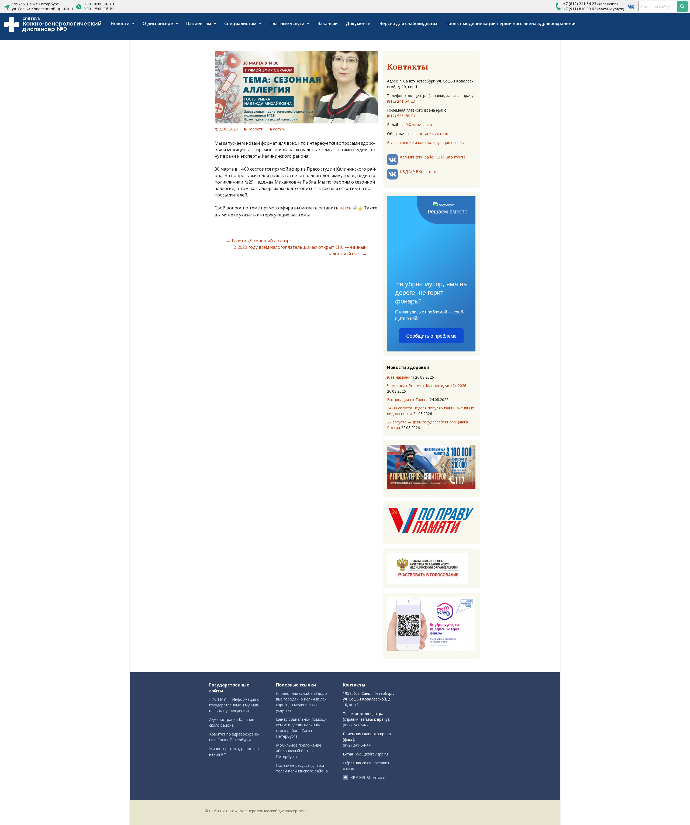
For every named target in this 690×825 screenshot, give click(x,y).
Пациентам (198, 23)
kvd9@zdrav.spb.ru (416, 124)
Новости (120, 23)
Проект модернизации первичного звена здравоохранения (511, 23)
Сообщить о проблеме (431, 336)
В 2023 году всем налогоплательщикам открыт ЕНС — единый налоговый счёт (300, 250)
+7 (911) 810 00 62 (579, 8)
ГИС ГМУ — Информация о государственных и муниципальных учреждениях (234, 705)
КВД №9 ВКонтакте (418, 171)
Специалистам (240, 23)
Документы (358, 23)
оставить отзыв (433, 133)
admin (278, 129)
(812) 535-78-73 (401, 115)
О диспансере (158, 23)
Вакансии (328, 23)
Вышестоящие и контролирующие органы (425, 142)
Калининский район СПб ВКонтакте (432, 157)
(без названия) (400, 377)
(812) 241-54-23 (401, 101)
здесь (345, 208)
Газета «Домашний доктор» (259, 241)
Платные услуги (287, 23)
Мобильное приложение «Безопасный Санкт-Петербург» (298, 751)
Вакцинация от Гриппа (408, 399)
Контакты (407, 66)
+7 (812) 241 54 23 (579, 3)
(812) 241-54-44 (357, 745)
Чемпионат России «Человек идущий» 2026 (426, 385)
